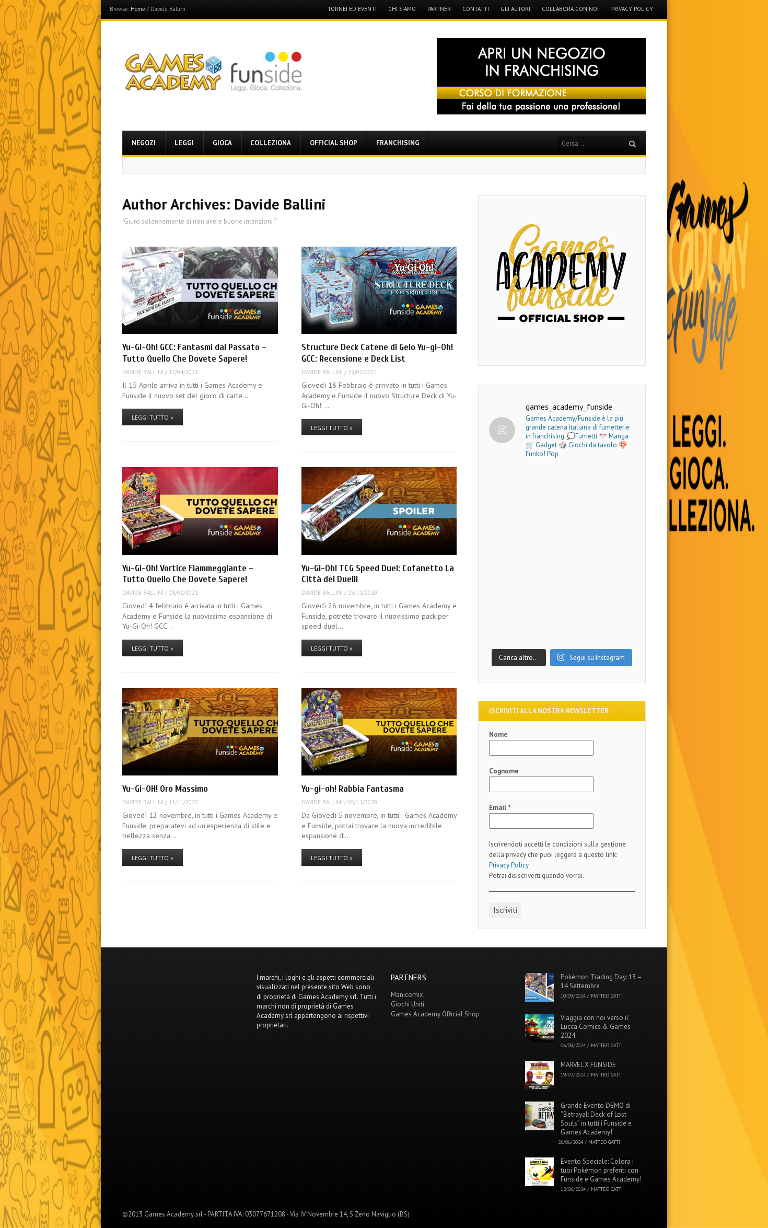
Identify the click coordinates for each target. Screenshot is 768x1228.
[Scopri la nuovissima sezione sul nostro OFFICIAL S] (562, 599)
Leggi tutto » (152, 417)
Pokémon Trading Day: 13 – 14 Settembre (601, 981)
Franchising (398, 142)
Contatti (475, 9)
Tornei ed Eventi (352, 9)
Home (138, 9)
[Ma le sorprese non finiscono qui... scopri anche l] (562, 512)
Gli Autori (515, 9)
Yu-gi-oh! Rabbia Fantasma (352, 788)
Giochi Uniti (407, 1004)
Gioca (222, 142)
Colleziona (270, 142)
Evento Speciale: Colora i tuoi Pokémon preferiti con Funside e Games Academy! (601, 1170)
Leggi (184, 142)
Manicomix (407, 994)
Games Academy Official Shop (435, 1014)
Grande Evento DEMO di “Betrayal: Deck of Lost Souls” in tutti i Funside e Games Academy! (596, 1119)
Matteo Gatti (607, 995)
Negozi (144, 142)
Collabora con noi (570, 9)
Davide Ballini (143, 372)
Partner (439, 9)
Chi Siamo (402, 9)
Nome (498, 734)
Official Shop (333, 142)
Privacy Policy (631, 9)
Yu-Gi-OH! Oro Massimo (165, 788)
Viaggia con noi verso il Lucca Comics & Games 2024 (596, 1026)
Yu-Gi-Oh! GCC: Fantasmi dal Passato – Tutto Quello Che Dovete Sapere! (194, 353)
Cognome (503, 771)
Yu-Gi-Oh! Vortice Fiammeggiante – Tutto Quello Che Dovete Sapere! (187, 574)
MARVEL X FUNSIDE (588, 1064)
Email (500, 807)
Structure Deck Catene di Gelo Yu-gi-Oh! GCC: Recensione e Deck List (377, 353)
